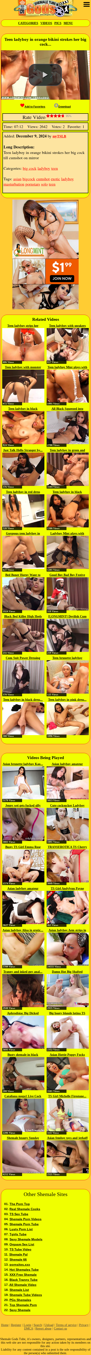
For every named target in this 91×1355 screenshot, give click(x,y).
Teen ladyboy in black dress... (23, 699)
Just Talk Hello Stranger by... (23, 450)
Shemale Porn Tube (24, 1224)
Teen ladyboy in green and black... (67, 451)
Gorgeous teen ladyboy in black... (23, 534)
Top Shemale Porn (23, 1305)
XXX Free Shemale (23, 1274)
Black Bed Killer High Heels (23, 616)
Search (38, 1325)
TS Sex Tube (18, 1214)
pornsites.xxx (19, 1264)
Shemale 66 (18, 1259)
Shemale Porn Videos (25, 1219)
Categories (28, 23)
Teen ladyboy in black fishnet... (23, 409)
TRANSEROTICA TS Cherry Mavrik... (67, 847)
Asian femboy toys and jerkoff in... (67, 1138)
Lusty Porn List (21, 1229)
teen (54, 168)
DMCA (28, 1328)
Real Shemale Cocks (24, 1209)
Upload (48, 1325)
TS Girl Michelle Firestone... (67, 1096)
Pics (57, 23)
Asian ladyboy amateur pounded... (22, 889)
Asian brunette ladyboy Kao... (23, 764)
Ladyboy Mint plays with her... (67, 534)
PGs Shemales (20, 1300)
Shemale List (19, 1290)
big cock (29, 168)
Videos (46, 23)
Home (5, 1325)
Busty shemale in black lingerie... (23, 1055)
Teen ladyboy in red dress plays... (23, 492)
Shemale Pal (18, 1254)
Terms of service (66, 1325)
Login (27, 1325)
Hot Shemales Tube (24, 1269)
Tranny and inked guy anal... (22, 971)
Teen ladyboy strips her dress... (22, 326)
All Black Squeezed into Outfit (67, 409)
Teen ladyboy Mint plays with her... (67, 368)
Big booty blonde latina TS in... (67, 1014)
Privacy (84, 1325)
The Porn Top (19, 1204)
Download (64, 106)
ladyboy (44, 168)
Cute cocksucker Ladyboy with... (67, 806)
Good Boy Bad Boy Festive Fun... (67, 575)
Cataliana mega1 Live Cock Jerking (22, 1097)
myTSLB (59, 136)
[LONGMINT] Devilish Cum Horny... (67, 617)
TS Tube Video (20, 1249)
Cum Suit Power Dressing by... (23, 658)
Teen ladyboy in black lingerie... (67, 492)
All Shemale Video (22, 1284)
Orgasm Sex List (21, 1244)
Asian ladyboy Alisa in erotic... (22, 930)
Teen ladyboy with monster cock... (23, 368)
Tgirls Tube (18, 1234)
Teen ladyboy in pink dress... (67, 699)
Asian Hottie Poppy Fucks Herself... (67, 1055)
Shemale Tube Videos (25, 1295)
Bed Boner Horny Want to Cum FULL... (22, 575)
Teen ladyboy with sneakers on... (67, 326)
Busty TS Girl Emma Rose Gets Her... (23, 847)
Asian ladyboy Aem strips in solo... (67, 931)
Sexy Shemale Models (25, 1239)
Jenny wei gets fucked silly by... (23, 806)
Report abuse (43, 1328)
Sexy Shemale (19, 1310)
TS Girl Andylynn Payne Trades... (67, 889)
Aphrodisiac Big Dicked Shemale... (23, 1014)
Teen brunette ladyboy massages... (67, 658)
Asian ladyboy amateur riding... (67, 764)
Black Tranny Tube (23, 1279)
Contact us (60, 1328)
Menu (68, 23)
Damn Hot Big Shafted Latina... (67, 972)
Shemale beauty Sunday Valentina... (23, 1138)
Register (16, 1325)
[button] (45, 75)
